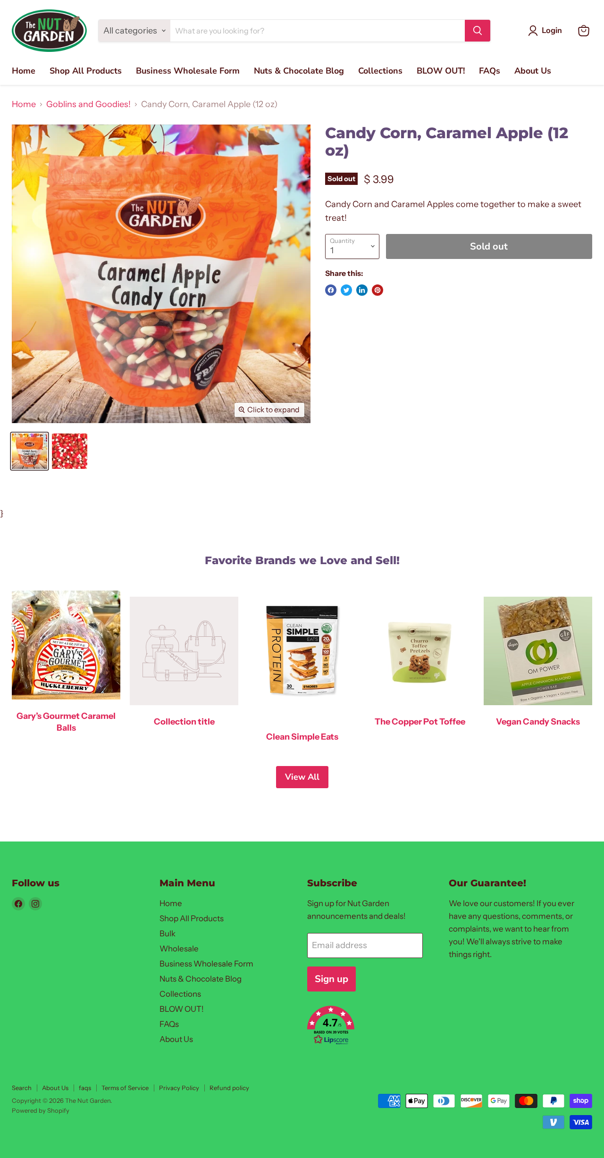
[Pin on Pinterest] (377, 290)
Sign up (331, 979)
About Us (532, 70)
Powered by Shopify (40, 1110)
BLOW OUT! (441, 70)
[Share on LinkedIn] (362, 290)
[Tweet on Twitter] (346, 290)
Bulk (167, 933)
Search (22, 1087)
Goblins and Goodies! (88, 104)
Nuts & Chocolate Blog (299, 70)
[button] (367, 1026)
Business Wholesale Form (188, 70)
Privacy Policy (179, 1087)
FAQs (489, 70)
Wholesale (179, 948)
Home (23, 70)
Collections (380, 70)
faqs (85, 1087)
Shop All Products (86, 70)
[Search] (477, 31)
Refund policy (229, 1087)
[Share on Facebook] (330, 290)
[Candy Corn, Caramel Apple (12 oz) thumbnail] (29, 451)
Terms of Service (125, 1087)
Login (552, 30)
